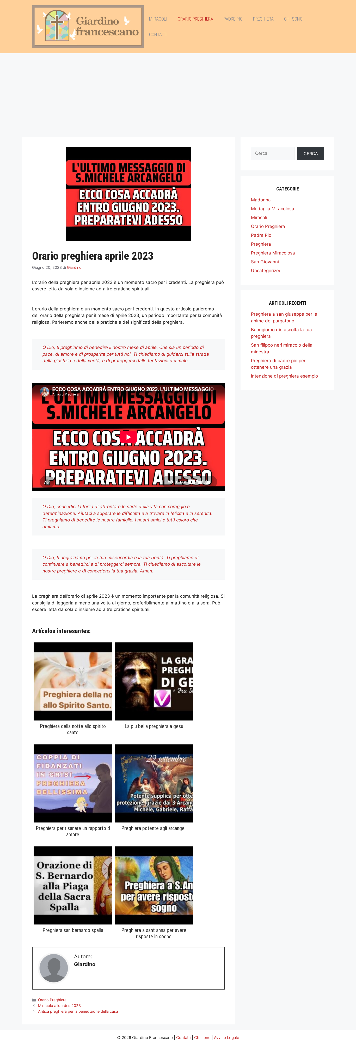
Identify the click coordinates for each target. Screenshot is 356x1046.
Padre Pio (233, 19)
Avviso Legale (226, 1037)
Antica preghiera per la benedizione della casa (78, 1011)
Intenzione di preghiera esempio (284, 376)
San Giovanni (265, 261)
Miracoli (158, 19)
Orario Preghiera (195, 19)
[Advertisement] (178, 92)
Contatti (158, 34)
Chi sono (293, 19)
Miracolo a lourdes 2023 (59, 1005)
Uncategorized (266, 270)
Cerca (311, 153)
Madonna (261, 199)
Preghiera (263, 19)
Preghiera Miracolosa (273, 253)
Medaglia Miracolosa (272, 208)
